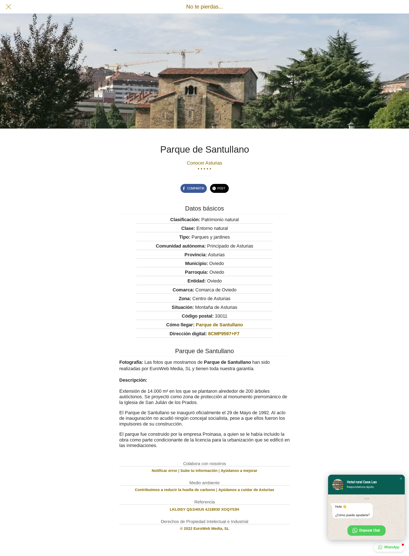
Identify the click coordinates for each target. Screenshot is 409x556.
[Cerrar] (8, 6)
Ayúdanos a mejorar (239, 471)
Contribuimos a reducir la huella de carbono (175, 490)
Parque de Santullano (219, 324)
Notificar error (164, 471)
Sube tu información (198, 471)
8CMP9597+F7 (223, 333)
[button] (401, 478)
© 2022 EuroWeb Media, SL (204, 528)
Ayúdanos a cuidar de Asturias (246, 490)
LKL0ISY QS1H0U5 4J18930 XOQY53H (204, 509)
